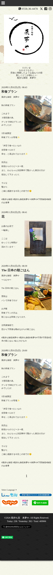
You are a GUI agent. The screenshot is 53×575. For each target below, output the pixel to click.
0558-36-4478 (30, 8)
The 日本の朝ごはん (15, 270)
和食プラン (9, 91)
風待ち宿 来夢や (20, 518)
